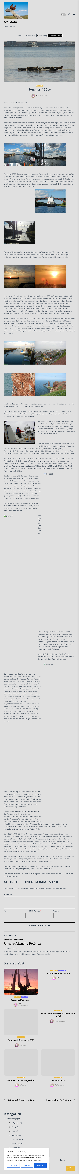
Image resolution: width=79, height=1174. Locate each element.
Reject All (27, 1165)
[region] (26, 1159)
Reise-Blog (39, 85)
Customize (13, 1165)
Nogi (37, 95)
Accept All (40, 1165)
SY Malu (10, 22)
